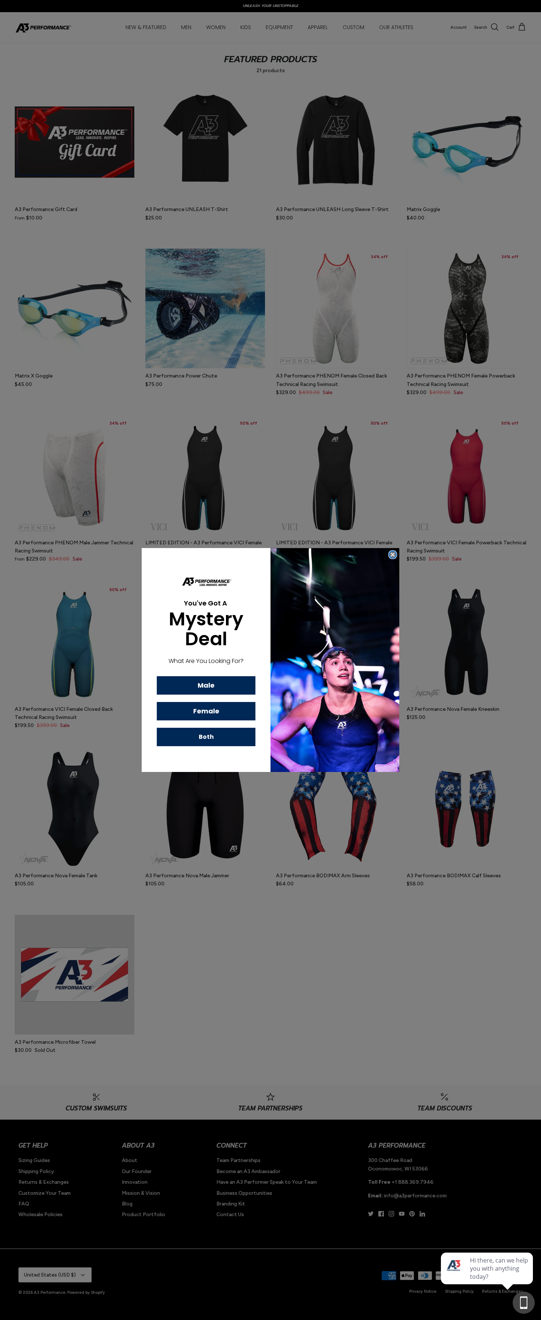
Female (206, 711)
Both (206, 737)
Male (206, 685)
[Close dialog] (392, 554)
